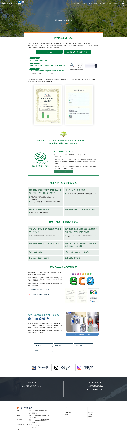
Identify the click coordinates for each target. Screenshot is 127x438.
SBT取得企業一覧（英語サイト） (77, 52)
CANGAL (79, 408)
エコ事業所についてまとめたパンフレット (42, 290)
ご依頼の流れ (68, 412)
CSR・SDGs (91, 408)
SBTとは (49, 52)
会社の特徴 (90, 412)
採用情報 (109, 3)
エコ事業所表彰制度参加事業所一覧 (40, 294)
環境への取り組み (92, 410)
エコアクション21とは (60, 172)
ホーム (71, 3)
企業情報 (90, 3)
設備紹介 (96, 3)
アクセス (90, 414)
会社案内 (84, 3)
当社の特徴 (77, 3)
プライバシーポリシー (104, 410)
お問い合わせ (116, 3)
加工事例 (102, 3)
